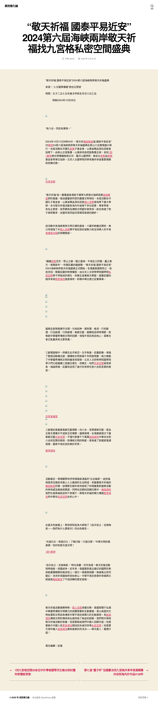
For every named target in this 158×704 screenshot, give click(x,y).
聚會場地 (67, 625)
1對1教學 (50, 551)
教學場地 (60, 279)
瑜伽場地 (94, 436)
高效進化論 (11, 5)
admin (72, 58)
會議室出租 (51, 233)
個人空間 (89, 202)
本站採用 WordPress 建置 (44, 697)
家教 (72, 148)
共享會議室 (51, 416)
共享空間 (50, 181)
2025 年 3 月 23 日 (88, 58)
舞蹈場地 (106, 489)
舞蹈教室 (88, 141)
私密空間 (62, 496)
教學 (50, 145)
